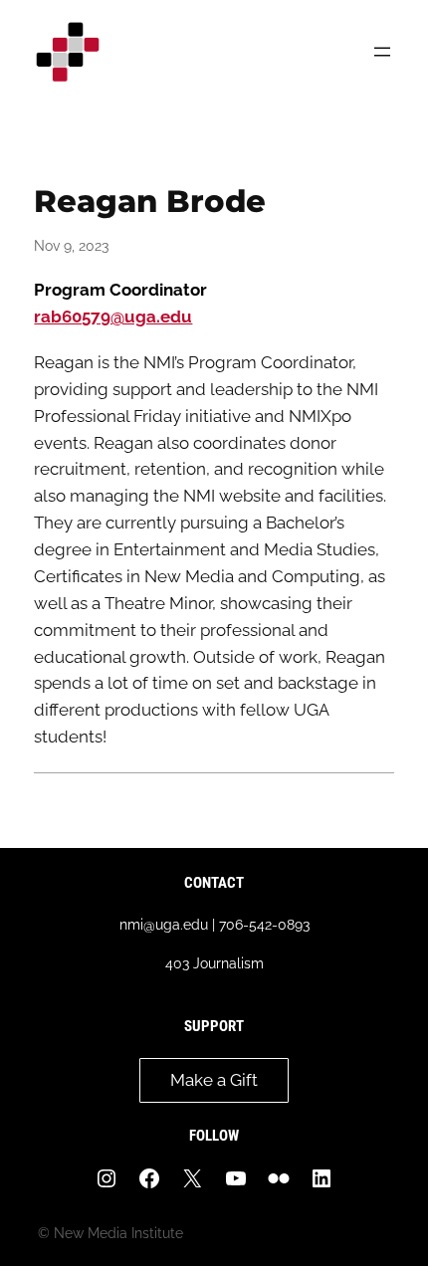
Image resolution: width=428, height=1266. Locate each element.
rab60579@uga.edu (113, 316)
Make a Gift (214, 1080)
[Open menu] (382, 52)
